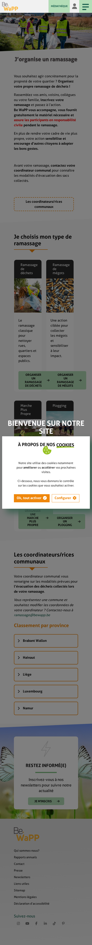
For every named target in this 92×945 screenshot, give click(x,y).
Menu (85, 6)
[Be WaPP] (25, 6)
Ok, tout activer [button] (29, 498)
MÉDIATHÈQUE (59, 6)
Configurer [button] (63, 498)
